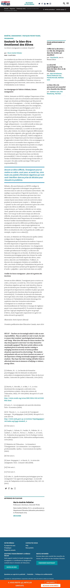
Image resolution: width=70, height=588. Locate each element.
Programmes (8, 38)
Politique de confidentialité (43, 574)
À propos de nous (9, 545)
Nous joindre (30, 548)
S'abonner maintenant (47, 563)
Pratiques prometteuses (31, 36)
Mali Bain (58, 93)
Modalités (30, 574)
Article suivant (60, 9)
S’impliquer (8, 548)
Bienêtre (7, 36)
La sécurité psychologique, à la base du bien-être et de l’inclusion (56, 67)
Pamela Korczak (52, 77)
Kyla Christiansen (56, 73)
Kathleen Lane (55, 91)
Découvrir (17, 516)
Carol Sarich (54, 57)
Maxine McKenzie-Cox (54, 75)
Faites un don (12, 567)
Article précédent (49, 9)
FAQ (27, 545)
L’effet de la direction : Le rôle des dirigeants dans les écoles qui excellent (56, 51)
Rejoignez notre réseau (29, 3)
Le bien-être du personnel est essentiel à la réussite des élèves (56, 87)
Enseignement (16, 36)
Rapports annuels (9, 550)
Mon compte (50, 582)
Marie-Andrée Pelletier (15, 53)
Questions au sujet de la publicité (14, 574)
